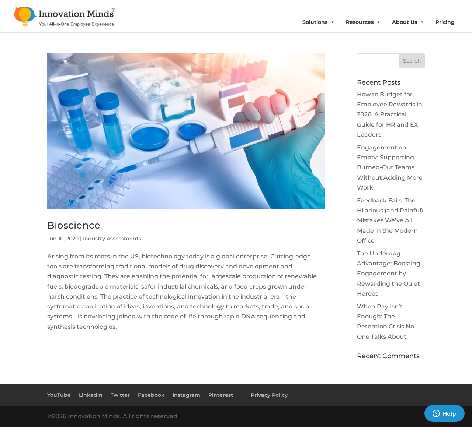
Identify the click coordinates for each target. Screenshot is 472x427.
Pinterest (220, 395)
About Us (404, 22)
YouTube (59, 395)
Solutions (314, 22)
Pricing (445, 22)
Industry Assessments (112, 238)
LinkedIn (91, 395)
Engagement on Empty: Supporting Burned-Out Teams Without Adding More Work (390, 167)
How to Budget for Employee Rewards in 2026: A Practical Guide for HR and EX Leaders (389, 114)
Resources (360, 22)
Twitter (120, 395)
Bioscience (73, 225)
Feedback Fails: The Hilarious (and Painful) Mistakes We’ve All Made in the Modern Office (390, 220)
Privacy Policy (269, 395)
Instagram (186, 395)
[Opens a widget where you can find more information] (444, 414)
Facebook (151, 395)
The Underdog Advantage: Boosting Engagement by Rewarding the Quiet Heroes (388, 273)
